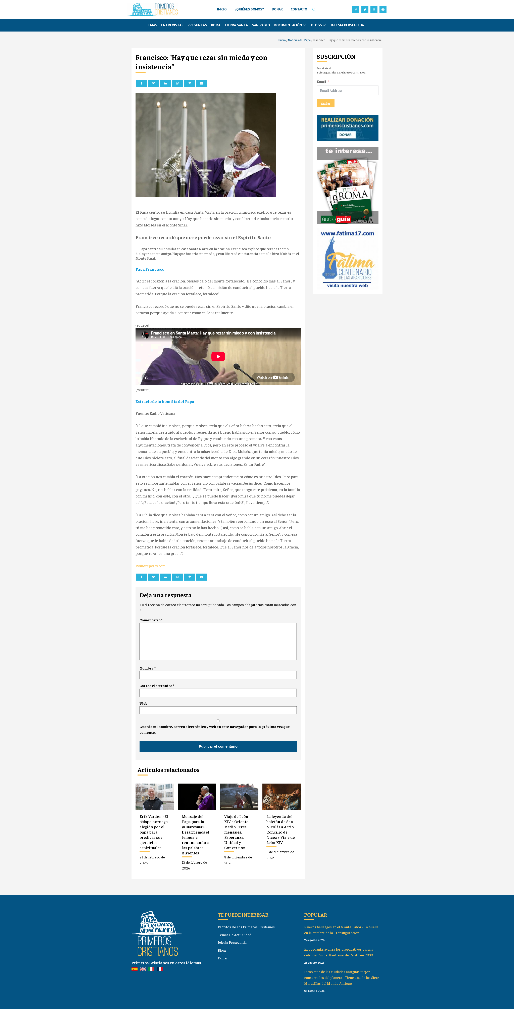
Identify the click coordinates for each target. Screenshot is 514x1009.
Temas (151, 25)
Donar (223, 958)
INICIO (222, 9)
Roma (215, 25)
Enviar (325, 103)
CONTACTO (299, 9)
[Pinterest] (189, 83)
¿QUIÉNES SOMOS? (249, 9)
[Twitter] (153, 83)
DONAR (277, 9)
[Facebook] (141, 83)
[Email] (201, 83)
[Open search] (314, 10)
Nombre (148, 668)
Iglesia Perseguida (347, 25)
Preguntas (197, 25)
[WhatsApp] (177, 83)
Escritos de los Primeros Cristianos (246, 926)
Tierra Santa (236, 25)
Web (143, 703)
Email (321, 81)
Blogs (222, 950)
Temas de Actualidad (234, 934)
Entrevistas (172, 25)
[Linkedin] (165, 83)
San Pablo (261, 25)
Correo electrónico (157, 685)
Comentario (151, 620)
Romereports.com (150, 565)
